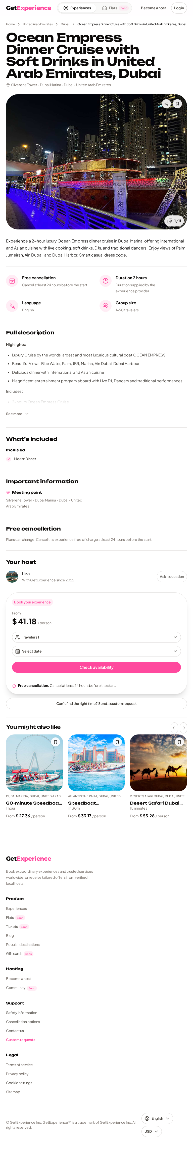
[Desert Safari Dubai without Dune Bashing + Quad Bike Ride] (158, 762)
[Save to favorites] (177, 103)
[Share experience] (166, 103)
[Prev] (174, 727)
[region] (96, 776)
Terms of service (19, 1064)
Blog (10, 935)
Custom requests (20, 1039)
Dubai (65, 24)
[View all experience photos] (96, 161)
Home (10, 24)
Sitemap (13, 1091)
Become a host (18, 978)
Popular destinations (23, 944)
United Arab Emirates (38, 24)
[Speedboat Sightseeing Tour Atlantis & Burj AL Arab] (96, 762)
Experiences (16, 908)
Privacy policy (17, 1073)
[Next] (183, 727)
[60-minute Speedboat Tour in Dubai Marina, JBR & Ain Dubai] (34, 762)
